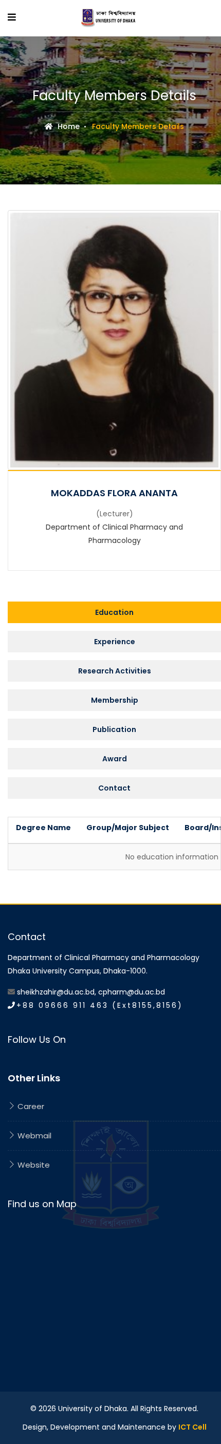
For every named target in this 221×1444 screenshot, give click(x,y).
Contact (114, 788)
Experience (114, 641)
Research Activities (114, 671)
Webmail (33, 1135)
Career (29, 1106)
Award (114, 759)
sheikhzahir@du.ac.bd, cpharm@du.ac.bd (91, 992)
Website (32, 1164)
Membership (114, 700)
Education (114, 612)
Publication (114, 729)
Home (68, 126)
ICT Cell (192, 1427)
